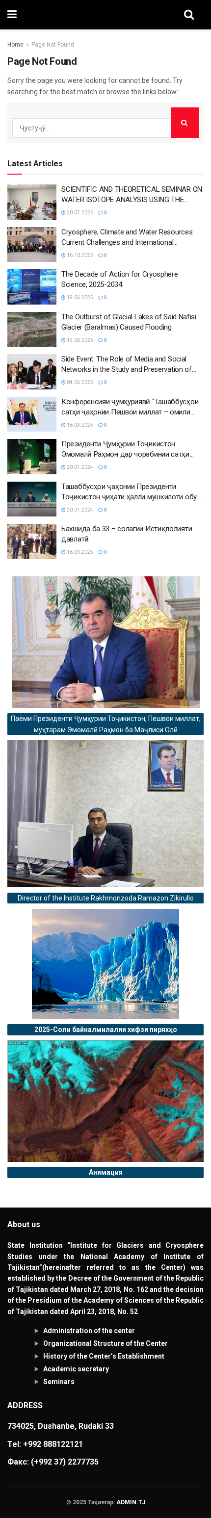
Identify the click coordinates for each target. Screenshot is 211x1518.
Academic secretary (76, 1369)
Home (15, 44)
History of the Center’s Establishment (103, 1356)
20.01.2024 (79, 467)
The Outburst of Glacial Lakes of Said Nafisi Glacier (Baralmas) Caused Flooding (128, 322)
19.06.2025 (79, 297)
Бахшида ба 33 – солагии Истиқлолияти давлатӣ (126, 533)
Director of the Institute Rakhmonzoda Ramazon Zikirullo (106, 898)
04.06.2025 (79, 382)
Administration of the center (89, 1331)
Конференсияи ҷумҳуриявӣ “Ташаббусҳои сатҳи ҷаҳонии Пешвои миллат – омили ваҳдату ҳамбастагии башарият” (129, 407)
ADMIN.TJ (130, 1502)
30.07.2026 (79, 212)
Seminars (59, 1382)
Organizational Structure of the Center (105, 1343)
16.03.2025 (79, 425)
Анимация (106, 1172)
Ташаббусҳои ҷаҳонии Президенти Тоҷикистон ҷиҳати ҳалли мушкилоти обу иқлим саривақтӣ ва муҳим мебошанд (129, 492)
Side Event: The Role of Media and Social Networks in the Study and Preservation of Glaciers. (126, 365)
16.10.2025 (79, 255)
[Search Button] (185, 122)
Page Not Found (52, 44)
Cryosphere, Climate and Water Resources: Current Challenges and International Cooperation (127, 238)
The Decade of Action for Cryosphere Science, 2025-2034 (119, 279)
